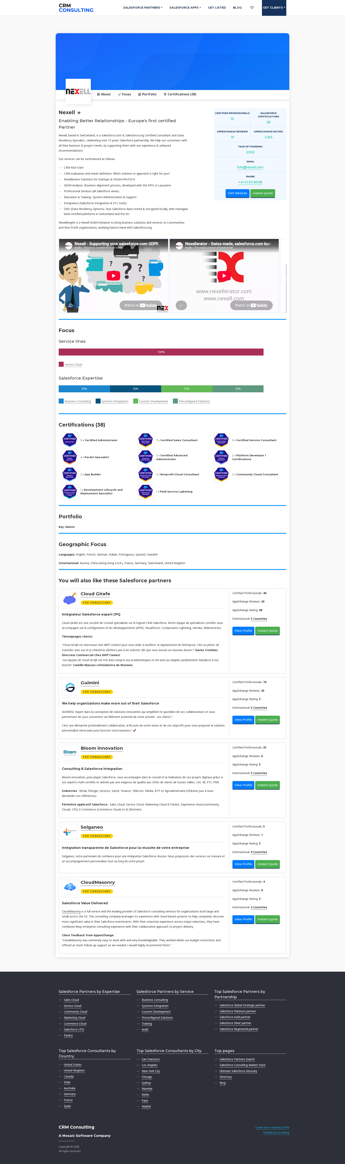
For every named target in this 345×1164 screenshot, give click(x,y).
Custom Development (153, 401)
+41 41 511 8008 (250, 182)
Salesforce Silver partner (235, 1023)
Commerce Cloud (75, 1023)
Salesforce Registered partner (239, 1029)
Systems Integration (115, 401)
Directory (226, 1077)
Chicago (147, 1077)
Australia (69, 1088)
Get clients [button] (273, 7)
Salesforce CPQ (74, 1029)
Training (147, 1023)
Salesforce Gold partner (235, 1017)
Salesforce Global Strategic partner (242, 1005)
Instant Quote (263, 193)
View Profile (243, 630)
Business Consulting (78, 401)
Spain (67, 1106)
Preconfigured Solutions (194, 401)
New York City (151, 1071)
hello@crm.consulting (276, 1132)
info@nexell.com (250, 167)
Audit (145, 1029)
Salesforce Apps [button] (184, 7)
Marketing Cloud (74, 1017)
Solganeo (92, 827)
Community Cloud (75, 1011)
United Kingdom (74, 1070)
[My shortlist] (252, 3)
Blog (237, 7)
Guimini (90, 682)
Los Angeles (150, 1065)
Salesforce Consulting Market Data (242, 1065)
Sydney (146, 1083)
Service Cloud (73, 364)
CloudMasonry (98, 882)
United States (73, 1064)
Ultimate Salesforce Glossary (238, 1071)
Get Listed (217, 7)
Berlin (145, 1094)
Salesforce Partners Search (237, 1059)
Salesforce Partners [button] (141, 7)
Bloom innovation (102, 748)
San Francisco (151, 1059)
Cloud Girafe (95, 593)
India (67, 1082)
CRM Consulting (76, 1127)
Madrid (146, 1106)
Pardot (68, 1035)
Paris (145, 1100)
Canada (69, 1076)
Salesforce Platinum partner (238, 1011)
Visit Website (237, 193)
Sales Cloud (71, 1000)
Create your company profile (272, 1127)
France (68, 1100)
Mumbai (147, 1088)
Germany (70, 1094)
